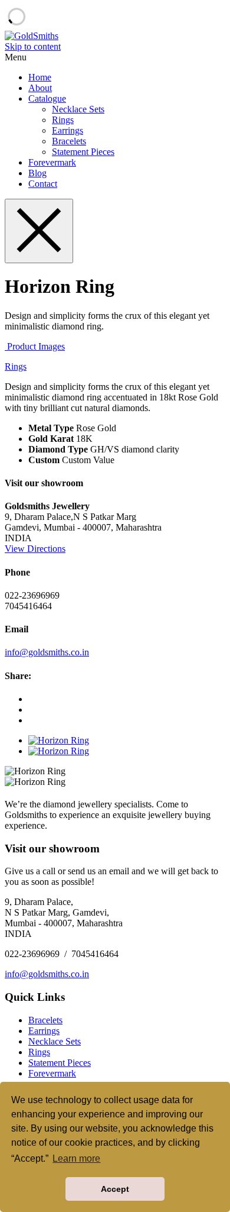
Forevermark (52, 162)
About (40, 88)
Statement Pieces (83, 152)
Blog (37, 173)
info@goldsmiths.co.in (47, 652)
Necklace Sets (78, 109)
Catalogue (47, 98)
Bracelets (69, 141)
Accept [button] (115, 1189)
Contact (42, 184)
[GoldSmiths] (31, 36)
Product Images (35, 346)
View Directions (35, 549)
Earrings (67, 130)
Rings (63, 120)
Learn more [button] (76, 1158)
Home (39, 77)
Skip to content (33, 46)
